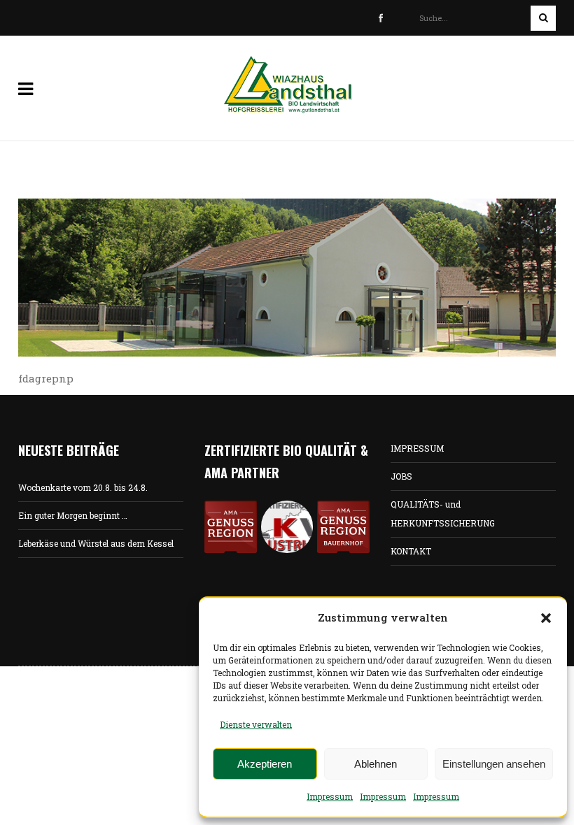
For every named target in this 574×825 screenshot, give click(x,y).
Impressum (330, 796)
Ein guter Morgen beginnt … (72, 515)
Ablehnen (375, 764)
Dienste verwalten (256, 724)
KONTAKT (411, 551)
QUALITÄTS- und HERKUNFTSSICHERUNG (443, 513)
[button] (546, 618)
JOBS (401, 476)
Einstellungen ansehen (493, 764)
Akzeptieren (264, 764)
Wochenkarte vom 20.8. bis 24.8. (83, 487)
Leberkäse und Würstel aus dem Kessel (96, 543)
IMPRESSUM (417, 448)
